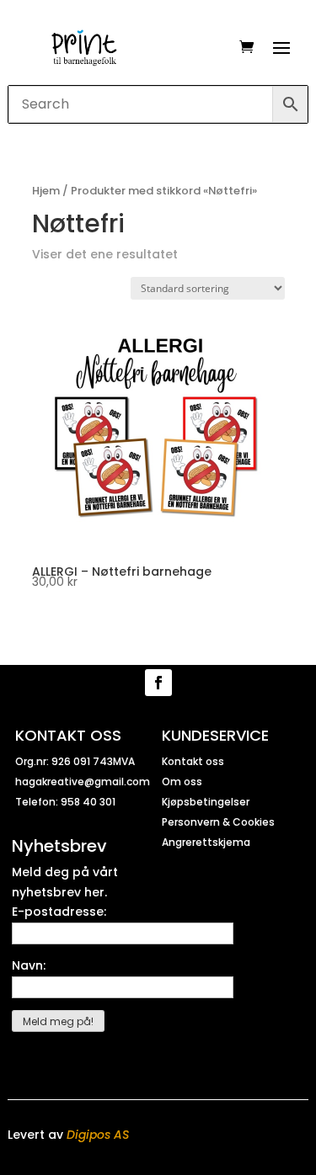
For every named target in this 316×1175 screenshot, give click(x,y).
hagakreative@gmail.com (82, 781)
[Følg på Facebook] (158, 682)
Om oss (182, 781)
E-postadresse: (59, 911)
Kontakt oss (193, 761)
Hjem (46, 191)
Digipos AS (98, 1134)
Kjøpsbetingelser (205, 802)
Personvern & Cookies (218, 822)
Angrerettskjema (206, 842)
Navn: (29, 965)
